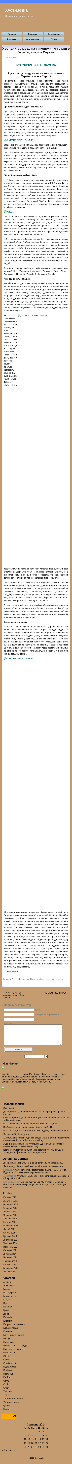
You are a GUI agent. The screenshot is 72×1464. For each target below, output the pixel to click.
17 (47, 1439)
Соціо (6, 1384)
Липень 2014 (9, 1254)
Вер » (12, 1450)
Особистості (9, 1363)
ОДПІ (6, 1356)
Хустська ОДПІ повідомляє (17, 1134)
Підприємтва (23, 979)
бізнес (42, 979)
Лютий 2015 (9, 1229)
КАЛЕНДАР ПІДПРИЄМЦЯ (55, 993)
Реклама (11, 39)
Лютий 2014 (9, 1271)
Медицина (8, 1342)
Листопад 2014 (10, 1240)
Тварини (7, 1391)
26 (29, 1447)
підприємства (51, 979)
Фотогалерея (32, 39)
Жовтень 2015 (10, 1201)
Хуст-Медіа (16, 10)
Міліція (6, 1338)
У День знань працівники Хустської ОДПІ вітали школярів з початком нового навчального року (33, 1145)
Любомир (8, 1163)
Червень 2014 (10, 1257)
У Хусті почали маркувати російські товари (14, 995)
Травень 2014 (10, 1261)
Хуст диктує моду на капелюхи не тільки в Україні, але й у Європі (36, 50)
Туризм (7, 1395)
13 (32, 1439)
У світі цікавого (11, 1402)
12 (29, 1439)
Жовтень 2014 (10, 1243)
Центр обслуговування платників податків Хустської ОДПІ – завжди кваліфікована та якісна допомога (34, 1151)
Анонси (7, 1282)
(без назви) (8, 1108)
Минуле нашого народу (15, 1345)
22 (39, 1443)
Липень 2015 (9, 1211)
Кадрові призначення (14, 1324)
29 (39, 1447)
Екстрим (7, 1321)
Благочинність (10, 1296)
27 (32, 1447)
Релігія (6, 1377)
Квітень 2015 (9, 1222)
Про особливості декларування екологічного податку (30, 1123)
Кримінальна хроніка (13, 1335)
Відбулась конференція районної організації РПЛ (28, 1127)
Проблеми (8, 1374)
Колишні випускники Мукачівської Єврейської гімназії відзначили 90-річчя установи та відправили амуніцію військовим (34, 1184)
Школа (6, 1409)
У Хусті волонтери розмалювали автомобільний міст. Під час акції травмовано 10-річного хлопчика (35, 1171)
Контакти (32, 34)
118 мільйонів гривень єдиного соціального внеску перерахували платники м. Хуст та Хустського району (36, 1139)
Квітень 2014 (9, 1264)
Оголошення (54, 34)
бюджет (7, 1299)
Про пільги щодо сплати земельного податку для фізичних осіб (35, 1130)
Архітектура (9, 1285)
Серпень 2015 (10, 1208)
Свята (6, 1381)
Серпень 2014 (10, 1250)
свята (60, 979)
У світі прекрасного (13, 1398)
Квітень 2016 (9, 1197)
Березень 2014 (10, 1268)
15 (39, 1439)
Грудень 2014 (10, 1236)
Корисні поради (11, 1328)
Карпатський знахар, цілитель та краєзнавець (40, 1163)
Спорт (6, 1388)
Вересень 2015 (10, 1204)
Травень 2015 (10, 1218)
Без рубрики (9, 1292)
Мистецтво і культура (14, 1349)
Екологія (7, 1317)
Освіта (6, 1359)
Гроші (6, 1310)
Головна (12, 34)
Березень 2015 (10, 1225)
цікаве (6, 1405)
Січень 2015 (9, 1232)
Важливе (7, 1306)
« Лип (4, 1450)
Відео (54, 39)
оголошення (9, 1352)
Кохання (7, 1331)
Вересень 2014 (10, 1247)
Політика (7, 1370)
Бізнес (14, 979)
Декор (6, 1314)
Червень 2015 (10, 1215)
